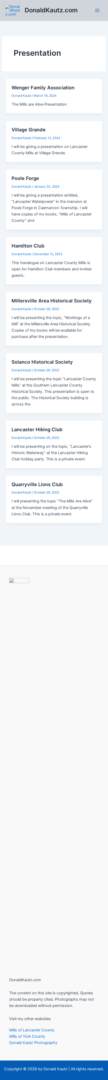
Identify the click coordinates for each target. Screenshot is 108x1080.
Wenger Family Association (43, 87)
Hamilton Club (28, 246)
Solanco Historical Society (42, 362)
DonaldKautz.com (51, 10)
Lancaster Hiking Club (37, 429)
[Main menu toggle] (97, 10)
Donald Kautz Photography (33, 1042)
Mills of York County (27, 1036)
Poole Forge (25, 178)
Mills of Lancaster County (32, 1030)
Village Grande (29, 129)
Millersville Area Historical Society (52, 301)
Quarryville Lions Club (37, 484)
